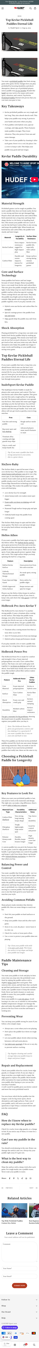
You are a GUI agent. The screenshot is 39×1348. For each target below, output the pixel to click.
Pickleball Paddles (8, 98)
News (20, 16)
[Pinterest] (14, 1178)
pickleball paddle (16, 81)
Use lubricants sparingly (13, 1044)
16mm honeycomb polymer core (13, 474)
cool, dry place (23, 999)
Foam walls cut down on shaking (17, 502)
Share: (4, 1178)
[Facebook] (9, 1178)
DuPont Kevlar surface (26, 543)
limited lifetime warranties (16, 856)
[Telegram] (22, 1178)
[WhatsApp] (26, 1178)
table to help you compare (17, 805)
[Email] (30, 1178)
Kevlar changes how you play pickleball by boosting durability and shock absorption (19, 86)
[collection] (15, 1345)
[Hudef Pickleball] (19, 8)
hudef (4, 93)
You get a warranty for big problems (15, 717)
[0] (35, 8)
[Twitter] (18, 1178)
